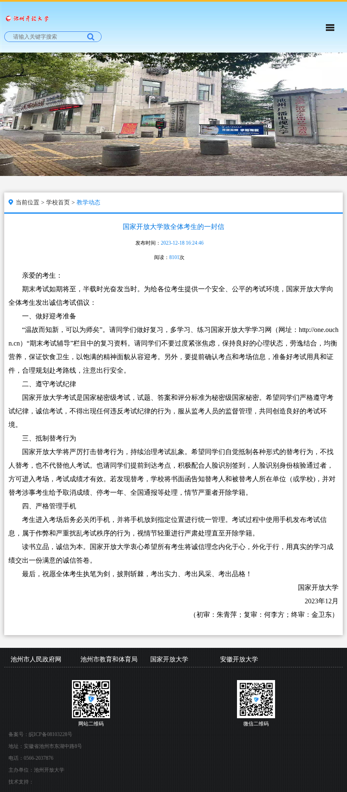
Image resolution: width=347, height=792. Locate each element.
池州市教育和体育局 (109, 659)
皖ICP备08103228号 (50, 734)
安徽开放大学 (239, 659)
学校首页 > (61, 202)
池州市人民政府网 (36, 659)
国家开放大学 (169, 659)
